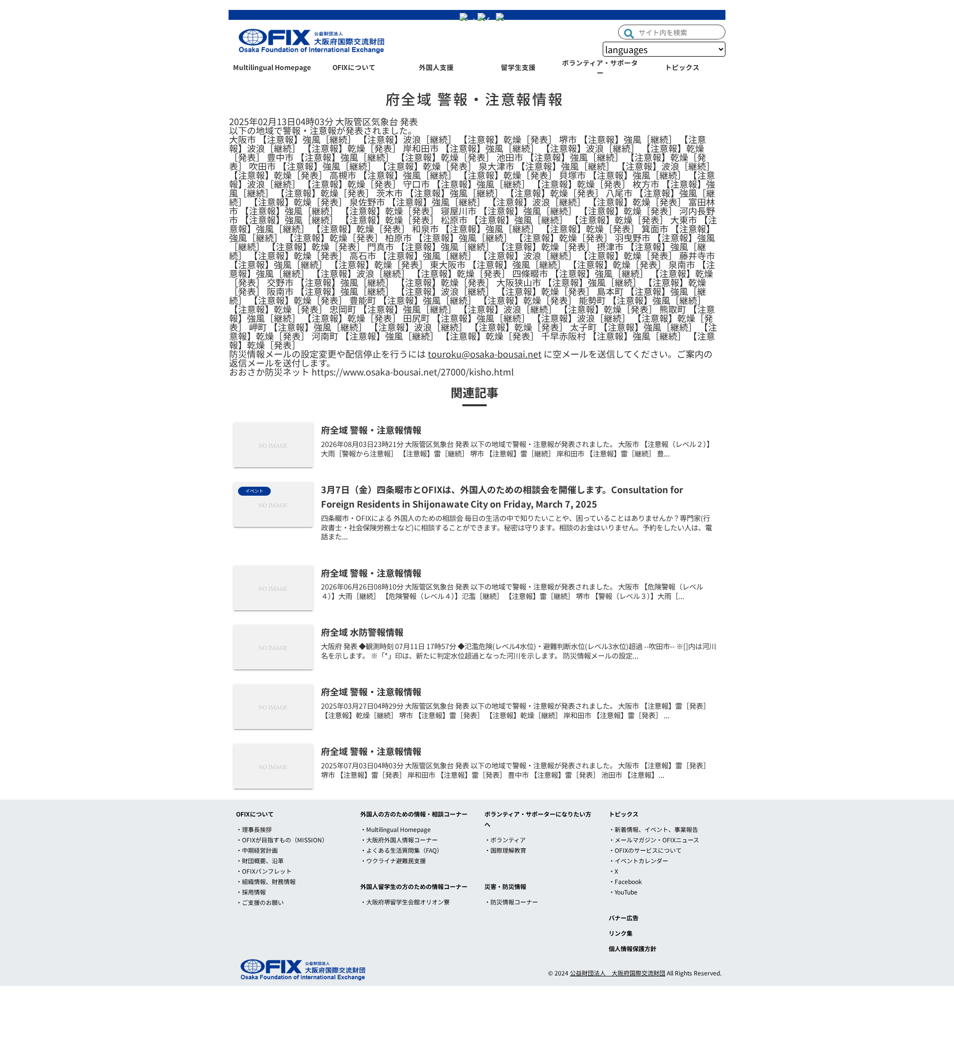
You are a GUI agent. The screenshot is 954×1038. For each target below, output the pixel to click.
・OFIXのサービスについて (645, 850)
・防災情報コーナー (511, 901)
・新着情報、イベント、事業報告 (653, 829)
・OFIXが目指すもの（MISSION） (282, 839)
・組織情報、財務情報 (266, 881)
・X (613, 871)
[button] (629, 32)
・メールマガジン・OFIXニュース (654, 839)
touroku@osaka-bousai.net (485, 353)
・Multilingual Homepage (395, 829)
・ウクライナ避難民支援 (393, 860)
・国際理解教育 (505, 850)
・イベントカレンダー (638, 860)
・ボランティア (505, 839)
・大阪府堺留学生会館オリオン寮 (405, 901)
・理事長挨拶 (254, 829)
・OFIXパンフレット (264, 871)
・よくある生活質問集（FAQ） (401, 850)
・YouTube (623, 892)
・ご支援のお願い (260, 902)
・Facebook (625, 881)
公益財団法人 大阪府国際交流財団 (617, 972)
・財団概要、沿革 (260, 860)
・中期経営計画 (257, 850)
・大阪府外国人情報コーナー (399, 839)
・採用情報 (251, 892)
